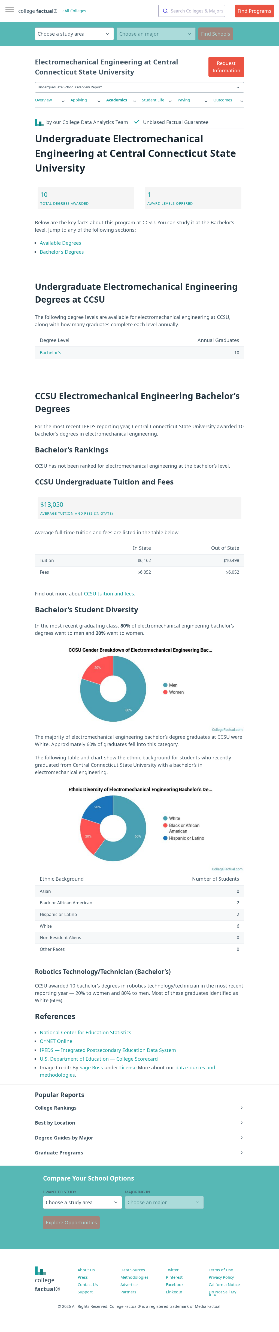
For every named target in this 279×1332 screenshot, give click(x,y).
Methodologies (134, 1277)
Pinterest (174, 1277)
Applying (79, 100)
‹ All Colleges (74, 10)
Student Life (153, 100)
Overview (43, 100)
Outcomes (222, 100)
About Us (86, 1269)
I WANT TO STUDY (59, 1191)
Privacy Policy (221, 1277)
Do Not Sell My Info (222, 1293)
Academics (116, 100)
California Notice (224, 1284)
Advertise (129, 1284)
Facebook (175, 1284)
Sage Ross (91, 1067)
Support (85, 1291)
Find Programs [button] (254, 11)
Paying (184, 100)
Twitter (172, 1269)
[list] (50, 100)
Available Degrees (60, 243)
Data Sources (132, 1269)
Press (83, 1277)
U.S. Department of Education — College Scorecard (99, 1058)
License (128, 1067)
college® (47, 1284)
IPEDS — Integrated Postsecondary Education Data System (108, 1050)
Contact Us (88, 1284)
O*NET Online (56, 1041)
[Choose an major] (156, 33)
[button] (226, 67)
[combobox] (191, 11)
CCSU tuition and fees (109, 593)
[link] (50, 100)
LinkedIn (174, 1291)
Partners (128, 1291)
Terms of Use (221, 1269)
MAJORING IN (137, 1191)
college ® (37, 11)
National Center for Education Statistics (85, 1032)
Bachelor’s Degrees (62, 252)
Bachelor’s (50, 353)
